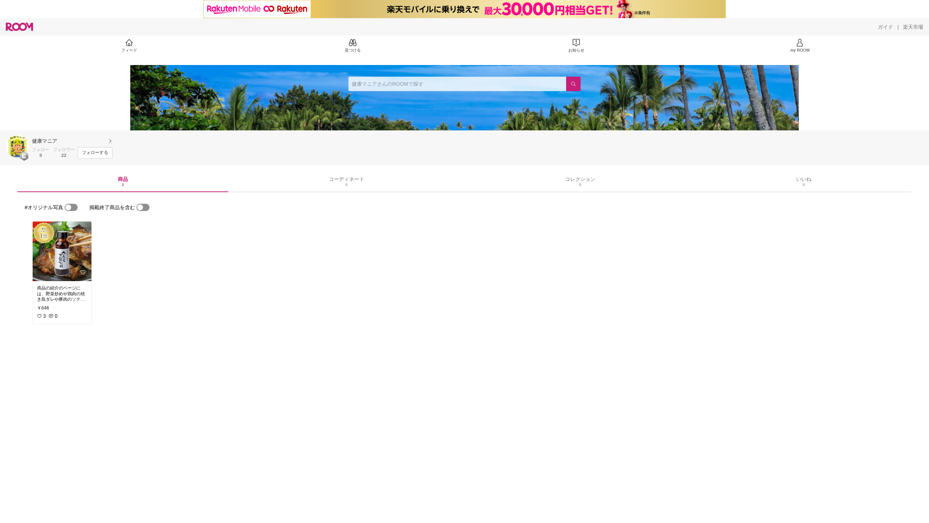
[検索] (573, 84)
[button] (17, 146)
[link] (62, 251)
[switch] (71, 207)
